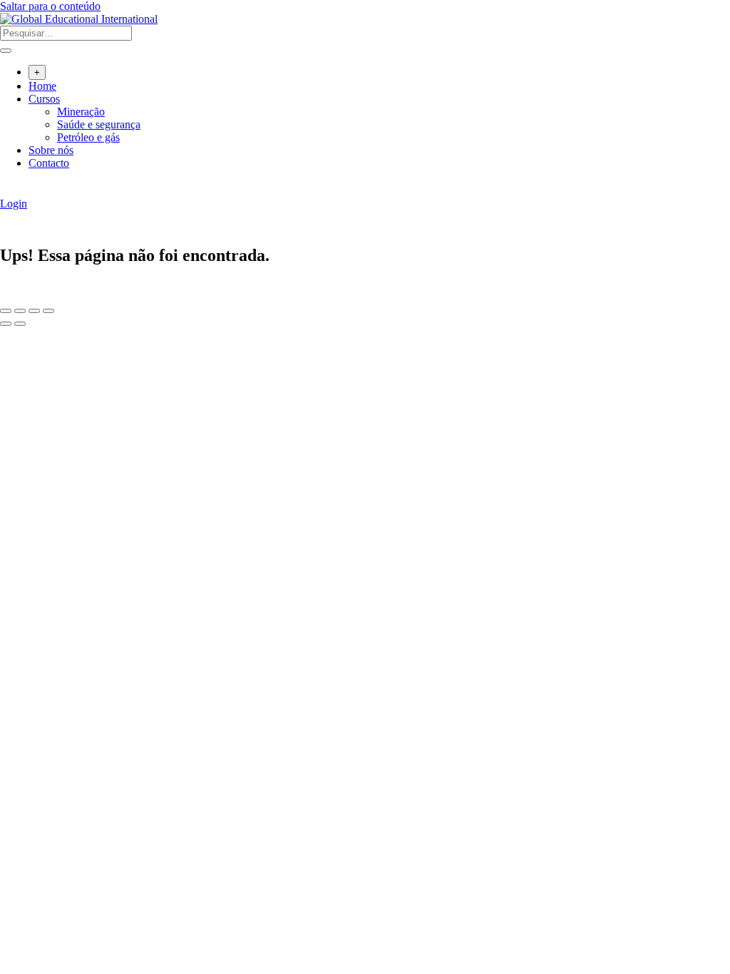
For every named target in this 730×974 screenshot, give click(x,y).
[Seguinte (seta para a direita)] (20, 324)
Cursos (44, 99)
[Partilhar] (34, 311)
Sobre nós (51, 150)
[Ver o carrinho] (7, 191)
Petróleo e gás (88, 137)
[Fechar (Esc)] (48, 311)
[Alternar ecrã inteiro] (20, 311)
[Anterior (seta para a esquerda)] (5, 324)
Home (42, 86)
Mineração (81, 112)
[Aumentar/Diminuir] (5, 311)
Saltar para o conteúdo (50, 6)
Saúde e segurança (98, 124)
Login (13, 204)
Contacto (49, 163)
